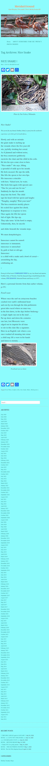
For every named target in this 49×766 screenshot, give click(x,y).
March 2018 (4, 582)
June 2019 (3, 549)
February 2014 (5, 673)
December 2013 (5, 678)
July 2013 (3, 689)
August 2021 (4, 497)
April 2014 (4, 669)
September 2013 (5, 685)
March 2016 (4, 625)
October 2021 (4, 492)
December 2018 (5, 563)
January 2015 (4, 650)
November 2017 (5, 591)
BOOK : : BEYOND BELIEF (9, 742)
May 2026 (3, 419)
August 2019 (4, 545)
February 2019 (5, 559)
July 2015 (3, 639)
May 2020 (3, 527)
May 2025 (3, 435)
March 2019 (4, 556)
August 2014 (4, 659)
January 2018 (4, 586)
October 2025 (4, 430)
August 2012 (4, 714)
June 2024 (3, 456)
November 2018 (5, 566)
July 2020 (3, 522)
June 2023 (3, 467)
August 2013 (4, 687)
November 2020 (5, 513)
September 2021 (5, 495)
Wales (28, 390)
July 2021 (3, 499)
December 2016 (5, 609)
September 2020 (5, 517)
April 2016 (4, 623)
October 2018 (4, 568)
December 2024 (5, 444)
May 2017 (3, 602)
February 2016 (5, 627)
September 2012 (5, 712)
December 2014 (5, 653)
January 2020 (4, 536)
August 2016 (4, 618)
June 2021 (3, 501)
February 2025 (5, 440)
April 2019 (4, 554)
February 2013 (5, 701)
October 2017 (4, 593)
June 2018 (3, 575)
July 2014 (3, 662)
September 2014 (5, 657)
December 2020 (5, 511)
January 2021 (4, 508)
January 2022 (4, 485)
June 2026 (3, 417)
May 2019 (3, 552)
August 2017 (4, 598)
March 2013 (4, 698)
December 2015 (5, 630)
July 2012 (3, 717)
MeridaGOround (24, 6)
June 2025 (3, 433)
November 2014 (5, 655)
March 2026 (4, 424)
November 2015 (5, 632)
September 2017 (5, 595)
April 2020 (4, 529)
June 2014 (3, 664)
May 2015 (3, 643)
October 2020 (4, 515)
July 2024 (3, 453)
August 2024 (4, 451)
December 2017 (5, 588)
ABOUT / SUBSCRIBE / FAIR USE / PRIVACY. (29, 42)
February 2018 (5, 584)
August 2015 (4, 637)
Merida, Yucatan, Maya (7, 761)
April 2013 (4, 696)
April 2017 (4, 604)
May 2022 (3, 481)
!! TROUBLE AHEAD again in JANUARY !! (13, 735)
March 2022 (4, 483)
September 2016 (5, 616)
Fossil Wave (8, 390)
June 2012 (3, 719)
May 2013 (3, 694)
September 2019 (5, 543)
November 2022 (5, 472)
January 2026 (4, 426)
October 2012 (4, 710)
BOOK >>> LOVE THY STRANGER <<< (13, 738)
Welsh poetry (34, 390)
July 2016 (3, 620)
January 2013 (4, 703)
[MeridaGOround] (24, 25)
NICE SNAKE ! (9, 61)
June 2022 (3, 478)
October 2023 (4, 465)
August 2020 (4, 520)
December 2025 (5, 428)
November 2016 (5, 611)
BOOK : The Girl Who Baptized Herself (12, 749)
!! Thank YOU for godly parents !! (10, 744)
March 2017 (4, 607)
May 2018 (3, 577)
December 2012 (5, 705)
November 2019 (5, 540)
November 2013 (5, 680)
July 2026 (3, 414)
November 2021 (5, 490)
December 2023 (5, 462)
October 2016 (4, 614)
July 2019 (3, 547)
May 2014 (3, 666)
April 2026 (4, 421)
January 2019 (4, 561)
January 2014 (4, 675)
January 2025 (4, 442)
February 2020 (5, 533)
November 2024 (5, 446)
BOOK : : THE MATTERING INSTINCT (12, 747)
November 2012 (5, 708)
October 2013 (4, 682)
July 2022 (3, 476)
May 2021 (3, 504)
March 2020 (4, 531)
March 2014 (4, 671)
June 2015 (3, 641)
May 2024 (3, 458)
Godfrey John (16, 390)
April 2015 (4, 646)
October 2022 (4, 474)
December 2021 (5, 488)
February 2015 (5, 648)
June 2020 (3, 524)
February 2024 (5, 460)
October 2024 (4, 449)
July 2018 (3, 572)
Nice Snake (23, 390)
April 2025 (4, 437)
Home (8, 42)
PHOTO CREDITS (12, 44)
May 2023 (3, 469)
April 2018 (4, 579)
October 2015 (4, 634)
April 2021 (4, 506)
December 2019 (5, 538)
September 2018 (5, 570)
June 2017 (3, 600)
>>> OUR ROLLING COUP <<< (10, 740)
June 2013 (3, 691)
